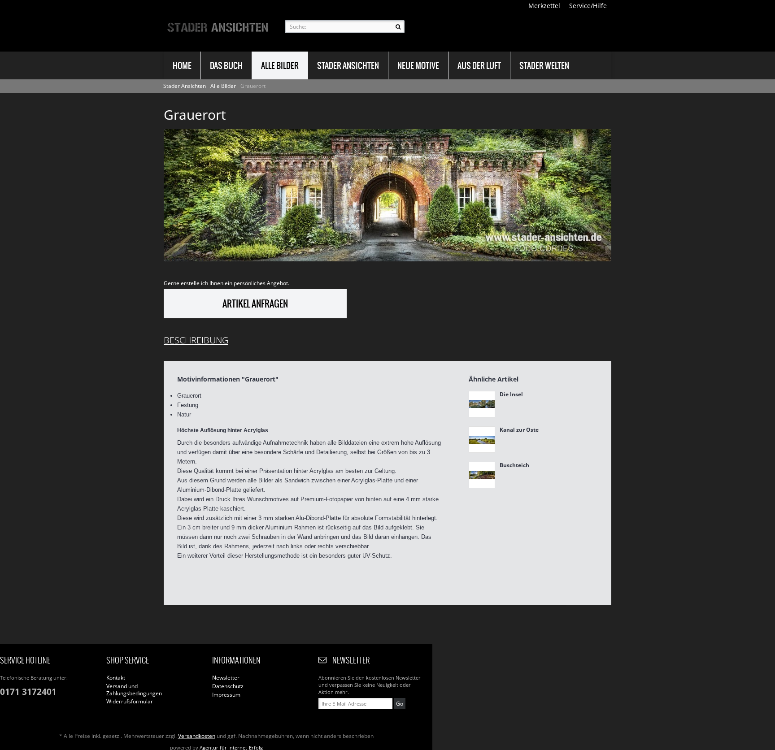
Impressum (226, 694)
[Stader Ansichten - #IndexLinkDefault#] (217, 27)
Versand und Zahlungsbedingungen (134, 690)
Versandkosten (196, 736)
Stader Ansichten (185, 86)
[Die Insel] (482, 404)
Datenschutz (228, 686)
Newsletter (225, 677)
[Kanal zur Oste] (482, 439)
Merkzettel (544, 5)
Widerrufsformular (129, 701)
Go (399, 703)
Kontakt (115, 677)
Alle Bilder (223, 86)
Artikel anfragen (255, 304)
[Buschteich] (482, 475)
